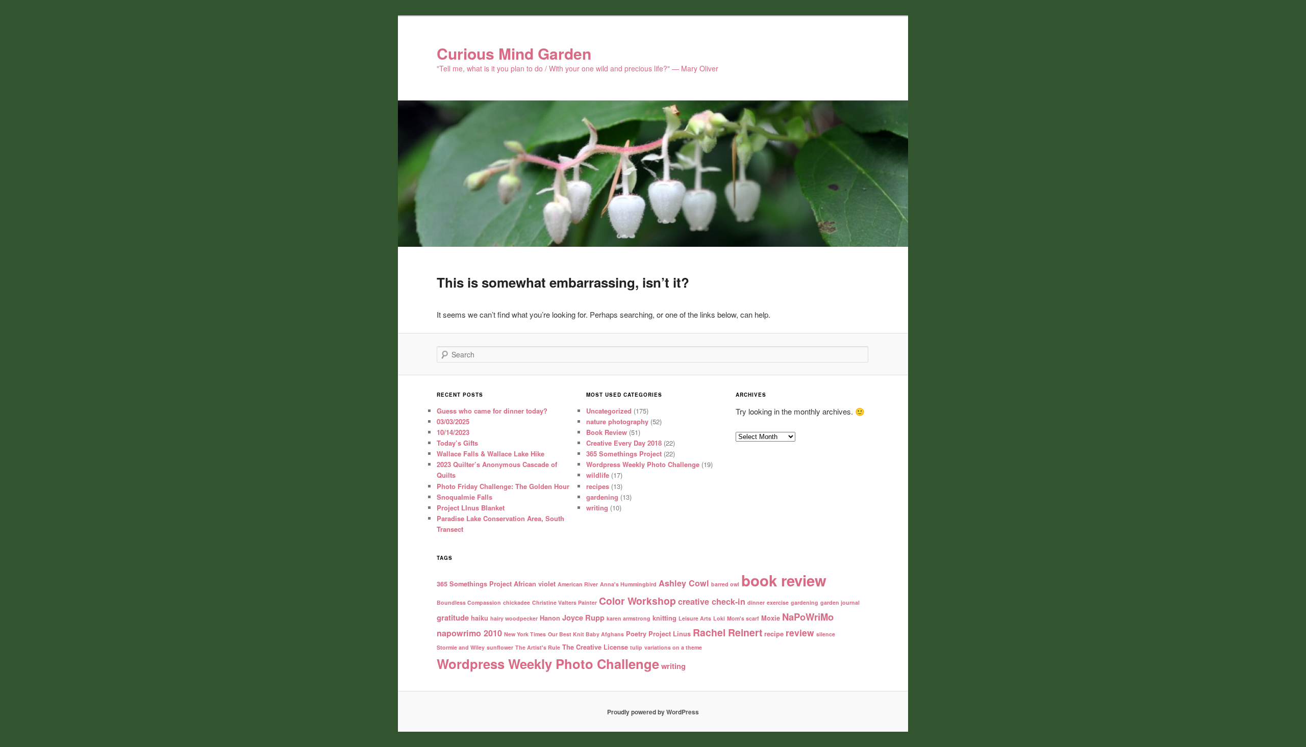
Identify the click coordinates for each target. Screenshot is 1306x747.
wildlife (597, 475)
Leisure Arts (695, 618)
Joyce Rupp (583, 617)
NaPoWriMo (808, 617)
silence (825, 634)
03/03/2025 (453, 421)
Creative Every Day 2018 (624, 443)
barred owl (725, 584)
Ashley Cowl (684, 583)
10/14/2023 (453, 432)
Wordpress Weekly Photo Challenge (642, 464)
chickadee (516, 602)
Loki (719, 618)
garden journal (840, 602)
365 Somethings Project (624, 453)
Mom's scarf (743, 618)
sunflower (500, 647)
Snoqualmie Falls (464, 497)
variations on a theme (673, 647)
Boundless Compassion (469, 602)
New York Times (525, 634)
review (800, 632)
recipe (774, 633)
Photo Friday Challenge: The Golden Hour (503, 486)
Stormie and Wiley (461, 647)
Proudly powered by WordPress (653, 711)
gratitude (453, 617)
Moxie (770, 618)
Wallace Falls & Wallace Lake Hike (490, 453)
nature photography (617, 421)
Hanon (550, 618)
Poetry (636, 633)
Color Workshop (637, 601)
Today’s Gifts (457, 443)
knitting (664, 618)
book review (783, 580)
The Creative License (595, 647)
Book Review (606, 432)
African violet (535, 583)
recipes (597, 486)
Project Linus (669, 633)
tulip (636, 647)
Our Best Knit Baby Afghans (586, 634)
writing (597, 507)
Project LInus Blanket (471, 507)
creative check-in (711, 601)
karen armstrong (628, 618)
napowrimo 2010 (469, 633)
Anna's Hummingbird (628, 584)
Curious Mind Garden (514, 53)
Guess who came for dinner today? (492, 411)
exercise (778, 602)
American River (578, 584)
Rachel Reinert (727, 632)
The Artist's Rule (537, 647)
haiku (479, 618)
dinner (756, 602)
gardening (602, 497)
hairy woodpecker (514, 618)
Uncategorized (609, 411)
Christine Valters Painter (564, 602)
